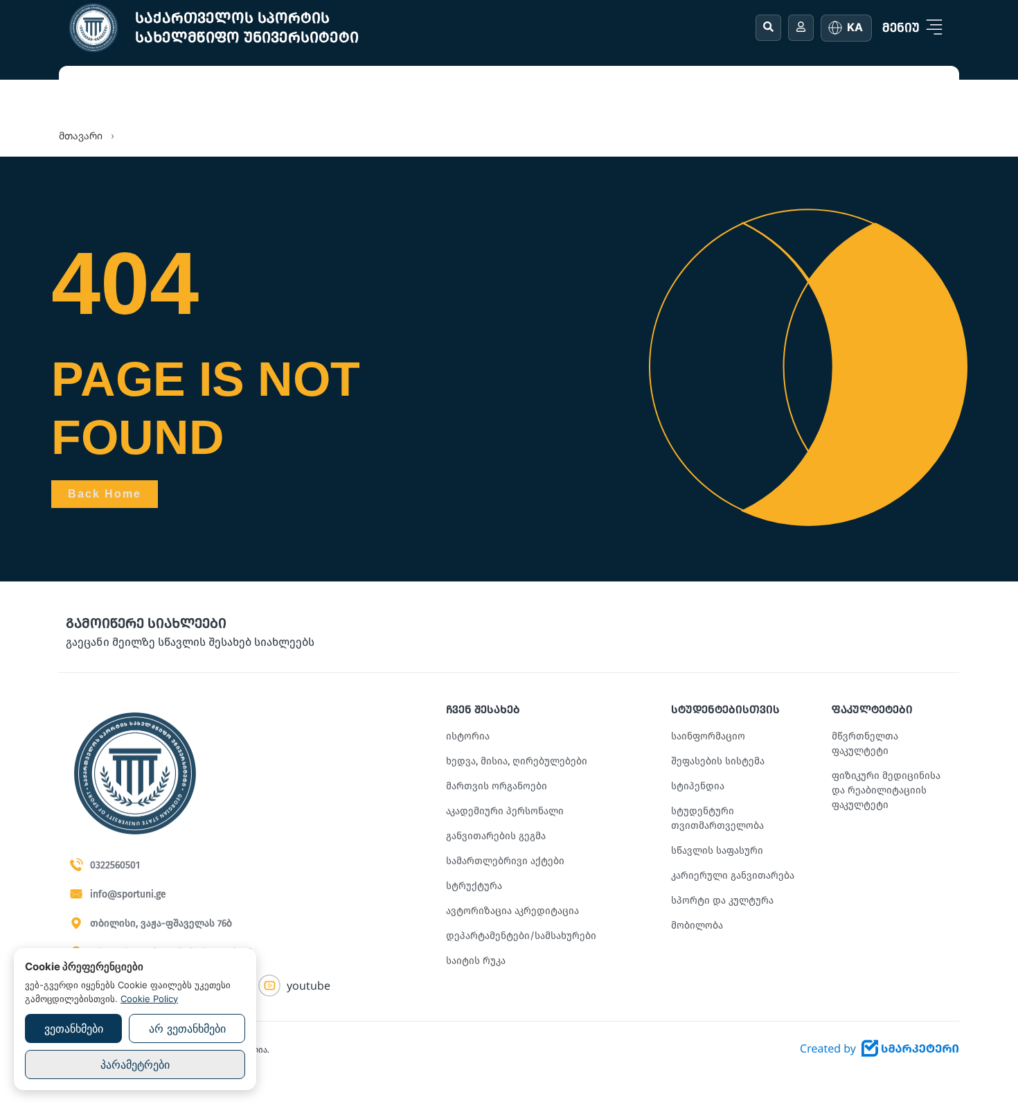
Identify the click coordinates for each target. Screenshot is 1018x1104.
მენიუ (901, 27)
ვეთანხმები (73, 1028)
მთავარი (80, 135)
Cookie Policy (149, 998)
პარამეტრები (135, 1064)
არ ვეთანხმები (187, 1028)
